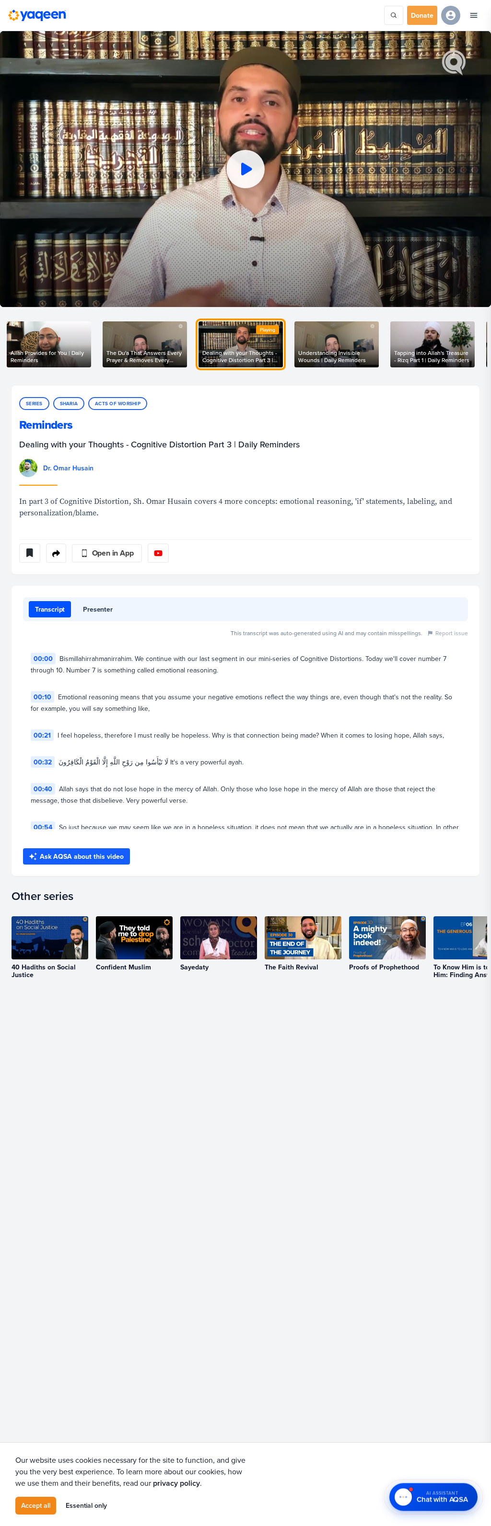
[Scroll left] (11, 344)
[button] (245, 169)
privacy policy (176, 1483)
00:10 (42, 697)
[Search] (393, 15)
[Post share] (56, 553)
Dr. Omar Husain (68, 468)
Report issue (451, 633)
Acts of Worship (117, 403)
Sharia (69, 403)
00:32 (43, 762)
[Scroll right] (479, 344)
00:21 (42, 735)
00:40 (43, 789)
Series (34, 403)
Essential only (86, 1505)
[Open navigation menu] (473, 15)
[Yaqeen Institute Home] (37, 15)
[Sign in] (450, 15)
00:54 (43, 827)
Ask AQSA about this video (82, 856)
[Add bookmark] (29, 553)
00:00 (43, 658)
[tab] (50, 609)
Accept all (35, 1505)
